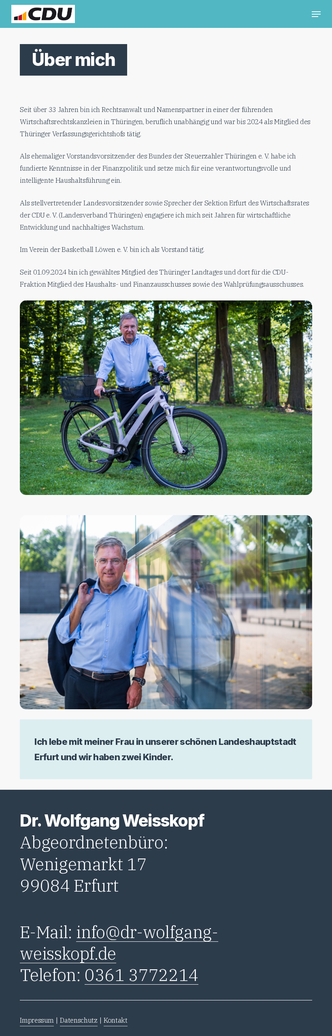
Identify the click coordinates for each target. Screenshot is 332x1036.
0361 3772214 (141, 974)
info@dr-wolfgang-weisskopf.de (119, 942)
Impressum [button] (37, 1020)
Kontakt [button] (116, 1020)
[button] (316, 14)
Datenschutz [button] (78, 1020)
